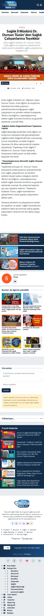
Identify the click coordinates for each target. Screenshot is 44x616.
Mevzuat (29, 532)
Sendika (20, 532)
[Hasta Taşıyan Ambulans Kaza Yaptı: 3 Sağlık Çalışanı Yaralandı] (32, 342)
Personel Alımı (8, 534)
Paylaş (6, 83)
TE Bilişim (27, 554)
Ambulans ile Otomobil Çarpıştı (31, 328)
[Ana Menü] (41, 5)
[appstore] (16, 539)
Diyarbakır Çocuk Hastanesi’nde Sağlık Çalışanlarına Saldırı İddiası (11, 351)
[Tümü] (41, 418)
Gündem (5, 12)
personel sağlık (17, 592)
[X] (16, 523)
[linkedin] (39, 561)
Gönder (6, 390)
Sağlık (22, 27)
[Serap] (7, 278)
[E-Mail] (15, 281)
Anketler (11, 608)
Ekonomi (14, 12)
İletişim (10, 613)
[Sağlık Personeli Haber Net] (9, 4)
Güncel (34, 12)
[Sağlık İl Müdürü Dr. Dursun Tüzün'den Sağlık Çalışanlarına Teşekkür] (22, 68)
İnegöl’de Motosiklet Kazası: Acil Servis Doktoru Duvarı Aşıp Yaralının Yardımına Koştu (11, 330)
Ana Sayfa (11, 565)
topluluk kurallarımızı (22, 397)
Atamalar (24, 12)
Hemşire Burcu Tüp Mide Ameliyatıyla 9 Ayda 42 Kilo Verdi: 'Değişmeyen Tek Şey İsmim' (11, 308)
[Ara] (38, 5)
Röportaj (11, 602)
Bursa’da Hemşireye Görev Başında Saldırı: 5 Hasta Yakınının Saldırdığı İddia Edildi (32, 308)
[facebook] (8, 561)
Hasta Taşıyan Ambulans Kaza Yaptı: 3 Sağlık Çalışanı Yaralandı (31, 351)
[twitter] (14, 561)
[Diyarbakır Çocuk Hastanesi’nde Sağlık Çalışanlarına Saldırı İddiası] (11, 342)
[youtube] (27, 561)
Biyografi (11, 605)
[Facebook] (12, 523)
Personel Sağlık (24, 403)
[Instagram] (20, 523)
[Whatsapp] (31, 523)
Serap (15, 277)
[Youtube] (27, 523)
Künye (9, 610)
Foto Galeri (12, 594)
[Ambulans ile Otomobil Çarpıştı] (32, 320)
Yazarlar (11, 600)
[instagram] (20, 561)
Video (9, 597)
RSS (7, 548)
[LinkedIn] (24, 523)
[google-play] (27, 539)
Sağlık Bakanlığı (8, 532)
